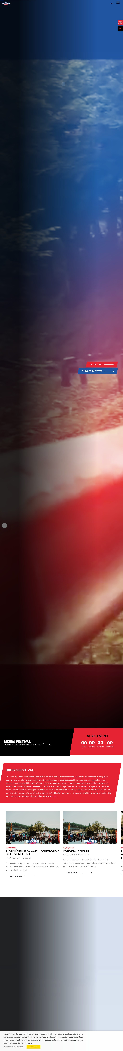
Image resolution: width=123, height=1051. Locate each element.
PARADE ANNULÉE (76, 850)
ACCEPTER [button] (33, 1047)
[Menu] (118, 3)
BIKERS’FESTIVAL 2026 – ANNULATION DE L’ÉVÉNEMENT (33, 852)
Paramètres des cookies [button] (13, 1047)
